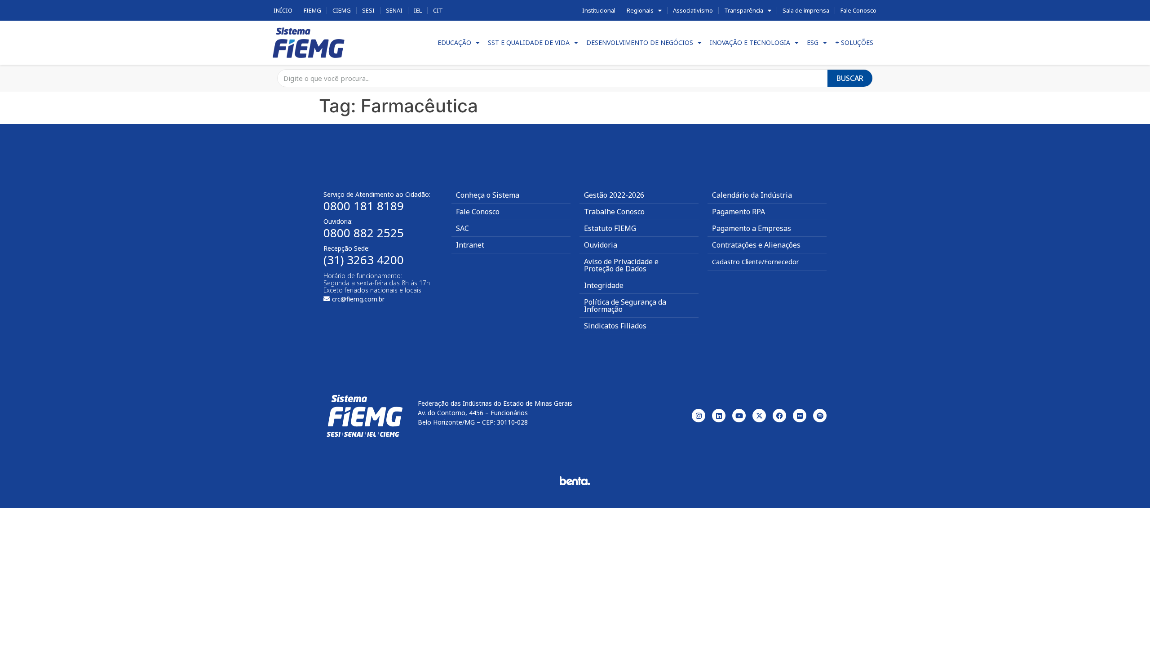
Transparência (743, 10)
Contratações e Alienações (756, 245)
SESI (368, 10)
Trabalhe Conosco (614, 212)
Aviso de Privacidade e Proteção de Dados (621, 265)
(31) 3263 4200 (363, 260)
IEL (418, 10)
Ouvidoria (600, 245)
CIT (438, 10)
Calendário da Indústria (752, 195)
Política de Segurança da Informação (625, 305)
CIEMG (341, 10)
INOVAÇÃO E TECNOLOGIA (750, 42)
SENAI (394, 10)
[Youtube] (739, 415)
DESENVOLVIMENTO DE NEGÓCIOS (639, 42)
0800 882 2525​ (363, 233)
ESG (812, 42)
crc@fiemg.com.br (358, 299)
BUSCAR (849, 78)
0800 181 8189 (363, 206)
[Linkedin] (718, 415)
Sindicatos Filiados (615, 326)
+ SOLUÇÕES (854, 42)
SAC (462, 228)
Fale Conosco (858, 10)
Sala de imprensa (806, 10)
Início (283, 10)
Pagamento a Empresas (751, 228)
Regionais (640, 10)
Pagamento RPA (738, 212)
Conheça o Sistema (487, 195)
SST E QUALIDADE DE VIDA (529, 42)
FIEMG (312, 10)
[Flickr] (799, 415)
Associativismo (693, 10)
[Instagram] (698, 415)
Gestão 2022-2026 (614, 195)
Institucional (598, 10)
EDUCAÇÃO (454, 42)
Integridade (604, 285)
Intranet (470, 245)
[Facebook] (779, 415)
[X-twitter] (759, 415)
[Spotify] (820, 415)
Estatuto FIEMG (610, 228)
